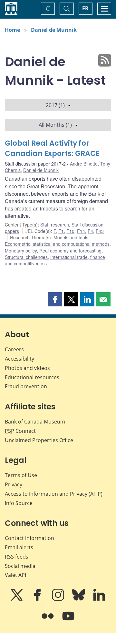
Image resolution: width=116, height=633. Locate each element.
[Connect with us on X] (17, 599)
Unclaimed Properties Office (39, 440)
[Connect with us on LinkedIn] (99, 599)
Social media (20, 565)
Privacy (13, 484)
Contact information (29, 538)
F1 (61, 231)
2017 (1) (55, 105)
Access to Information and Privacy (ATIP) (53, 493)
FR (85, 8)
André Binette (84, 163)
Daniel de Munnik (54, 29)
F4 (90, 231)
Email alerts (19, 547)
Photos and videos (27, 368)
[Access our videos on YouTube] (68, 620)
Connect (20, 430)
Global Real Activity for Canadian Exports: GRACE (52, 148)
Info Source (19, 503)
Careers (14, 349)
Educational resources (32, 377)
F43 (100, 231)
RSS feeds (16, 556)
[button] (55, 299)
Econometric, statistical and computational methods (57, 244)
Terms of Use (21, 475)
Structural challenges (26, 257)
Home (12, 29)
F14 (81, 231)
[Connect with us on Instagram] (58, 599)
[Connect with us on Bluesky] (79, 599)
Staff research (54, 224)
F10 (70, 231)
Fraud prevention (26, 386)
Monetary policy (21, 250)
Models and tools (70, 237)
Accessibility (19, 358)
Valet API (15, 574)
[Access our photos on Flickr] (48, 620)
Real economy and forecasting (70, 250)
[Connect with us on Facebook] (38, 599)
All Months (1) (55, 124)
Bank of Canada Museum (35, 421)
